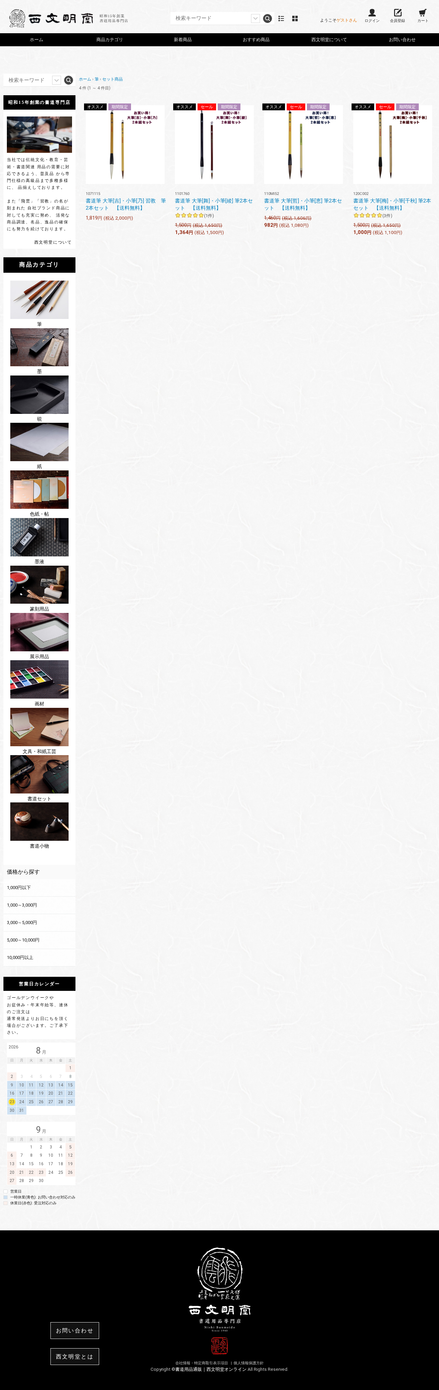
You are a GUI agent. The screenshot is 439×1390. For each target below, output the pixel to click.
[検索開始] (267, 18)
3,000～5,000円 (22, 922)
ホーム (36, 39)
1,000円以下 (19, 887)
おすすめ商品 (256, 39)
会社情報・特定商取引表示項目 (202, 1363)
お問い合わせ (402, 39)
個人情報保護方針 (249, 1363)
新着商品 (183, 39)
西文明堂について (53, 242)
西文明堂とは (75, 1357)
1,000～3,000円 (22, 905)
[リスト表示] (281, 18)
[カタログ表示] (295, 18)
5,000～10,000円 (23, 940)
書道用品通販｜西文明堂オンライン (211, 1369)
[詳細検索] (255, 18)
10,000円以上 (20, 957)
